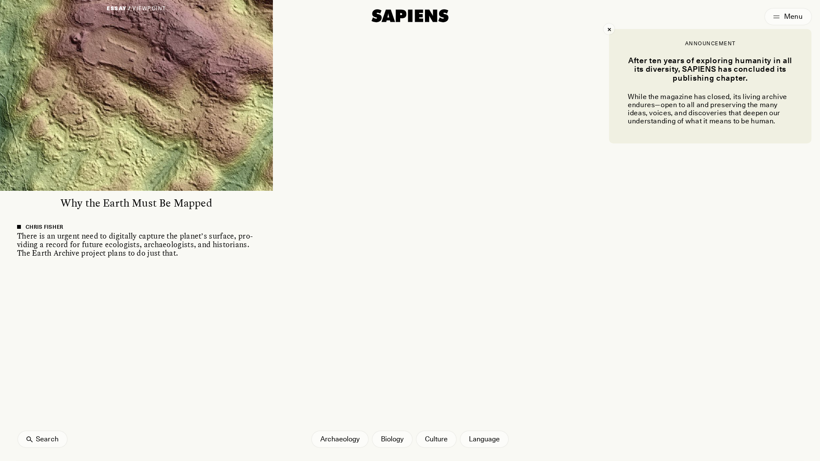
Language (484, 439)
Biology (392, 439)
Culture (436, 439)
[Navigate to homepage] (410, 16)
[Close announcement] (609, 29)
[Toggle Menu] (788, 17)
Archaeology (340, 439)
